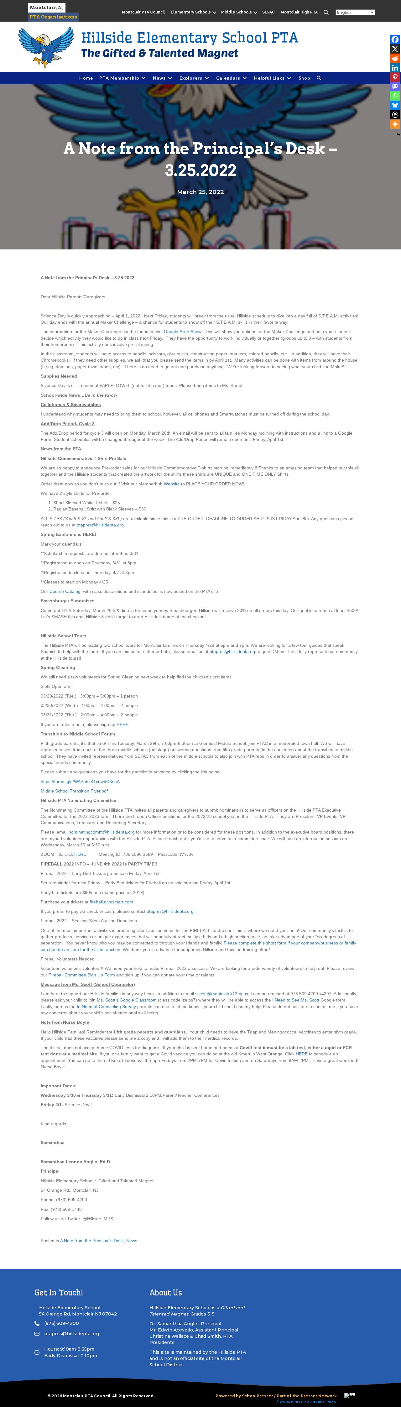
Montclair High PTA (299, 12)
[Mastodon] (395, 86)
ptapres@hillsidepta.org (100, 524)
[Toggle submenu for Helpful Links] (289, 77)
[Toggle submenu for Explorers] (207, 77)
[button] (214, 12)
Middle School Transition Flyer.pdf (74, 790)
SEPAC (268, 12)
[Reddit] (395, 58)
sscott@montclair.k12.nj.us (221, 993)
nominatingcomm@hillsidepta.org (102, 831)
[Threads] (395, 114)
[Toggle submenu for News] (170, 77)
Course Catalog (65, 591)
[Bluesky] (395, 105)
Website (172, 483)
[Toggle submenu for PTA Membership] (143, 77)
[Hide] (398, 134)
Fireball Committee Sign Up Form (81, 974)
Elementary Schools (191, 12)
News (131, 1240)
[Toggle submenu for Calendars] (244, 77)
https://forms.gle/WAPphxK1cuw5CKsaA (80, 781)
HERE (122, 724)
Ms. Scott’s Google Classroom (127, 999)
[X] (395, 49)
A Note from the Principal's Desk (92, 1240)
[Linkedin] (395, 67)
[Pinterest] (395, 77)
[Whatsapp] (395, 96)
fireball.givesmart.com (110, 901)
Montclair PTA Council (143, 12)
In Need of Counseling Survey (106, 1006)
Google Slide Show (182, 331)
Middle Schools (236, 12)
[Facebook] (395, 39)
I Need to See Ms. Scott (295, 999)
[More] (395, 124)
